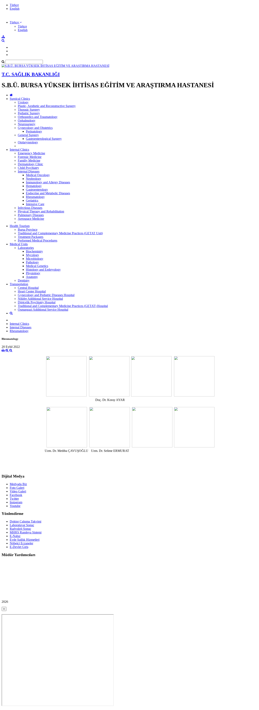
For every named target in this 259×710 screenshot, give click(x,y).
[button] (16, 22)
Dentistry (24, 280)
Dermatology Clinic (30, 164)
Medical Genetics (37, 266)
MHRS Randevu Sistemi (25, 532)
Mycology (32, 255)
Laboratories (26, 247)
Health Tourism (20, 226)
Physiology (33, 273)
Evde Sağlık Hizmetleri (24, 539)
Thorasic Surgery (29, 109)
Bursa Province (27, 229)
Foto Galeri (17, 487)
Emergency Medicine (31, 153)
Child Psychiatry (28, 167)
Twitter (14, 498)
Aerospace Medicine (31, 218)
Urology (23, 102)
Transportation (19, 284)
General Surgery (28, 135)
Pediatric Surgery (29, 113)
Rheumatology (35, 197)
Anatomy (32, 277)
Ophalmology (26, 120)
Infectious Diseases (30, 207)
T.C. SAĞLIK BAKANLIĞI (31, 74)
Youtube (15, 506)
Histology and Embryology (43, 269)
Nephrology (33, 178)
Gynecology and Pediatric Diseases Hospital (46, 295)
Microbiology (34, 258)
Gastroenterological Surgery (44, 138)
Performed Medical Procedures (37, 240)
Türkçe (14, 5)
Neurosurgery (26, 124)
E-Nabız (15, 536)
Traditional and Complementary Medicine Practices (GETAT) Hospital (63, 306)
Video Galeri (18, 491)
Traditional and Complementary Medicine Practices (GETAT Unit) (60, 233)
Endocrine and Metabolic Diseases (48, 193)
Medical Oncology (38, 175)
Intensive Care (35, 204)
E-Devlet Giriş (19, 547)
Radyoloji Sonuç (20, 528)
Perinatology (34, 131)
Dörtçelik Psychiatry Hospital (36, 302)
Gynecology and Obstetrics (35, 127)
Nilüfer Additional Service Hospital (40, 298)
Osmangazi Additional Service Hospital (43, 309)
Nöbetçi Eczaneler (21, 543)
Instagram (16, 502)
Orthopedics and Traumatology (37, 117)
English (14, 8)
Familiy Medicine (29, 160)
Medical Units (19, 244)
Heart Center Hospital (32, 291)
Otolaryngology (28, 142)
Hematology (34, 186)
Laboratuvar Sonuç (22, 525)
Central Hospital (28, 287)
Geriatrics (32, 200)
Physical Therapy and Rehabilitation (41, 211)
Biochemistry (34, 251)
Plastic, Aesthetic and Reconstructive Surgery (47, 106)
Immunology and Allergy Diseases (48, 182)
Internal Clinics (19, 149)
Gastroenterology (37, 189)
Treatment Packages (30, 237)
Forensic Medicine (29, 157)
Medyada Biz (18, 484)
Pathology (32, 262)
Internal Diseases (28, 171)
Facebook (16, 495)
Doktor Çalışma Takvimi (25, 521)
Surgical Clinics (20, 98)
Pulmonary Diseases (31, 215)
